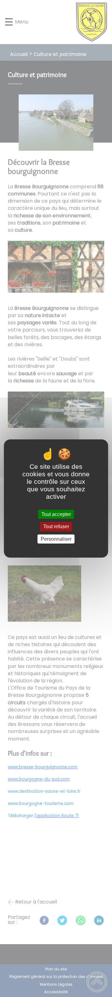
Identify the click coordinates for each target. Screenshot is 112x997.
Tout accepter (56, 514)
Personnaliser (56, 539)
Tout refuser (56, 526)
